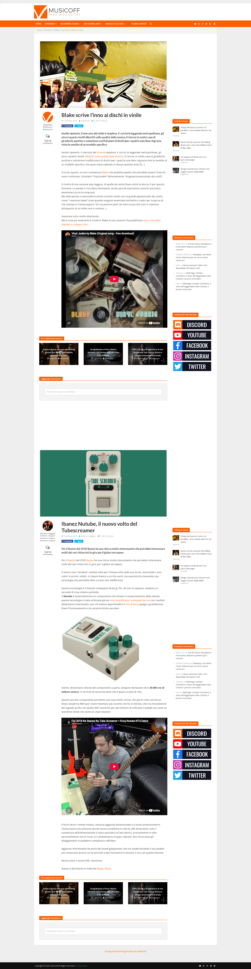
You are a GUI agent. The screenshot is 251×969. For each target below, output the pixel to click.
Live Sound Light (92, 23)
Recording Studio (70, 23)
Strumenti (50, 23)
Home (38, 23)
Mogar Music (104, 868)
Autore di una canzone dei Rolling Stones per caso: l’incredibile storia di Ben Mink (59, 352)
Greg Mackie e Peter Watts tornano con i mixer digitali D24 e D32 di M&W (103, 352)
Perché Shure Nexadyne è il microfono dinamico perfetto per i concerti (194, 246)
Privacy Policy (81, 966)
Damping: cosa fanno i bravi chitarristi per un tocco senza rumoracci (193, 257)
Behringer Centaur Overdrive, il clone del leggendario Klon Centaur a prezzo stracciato (193, 276)
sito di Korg (131, 604)
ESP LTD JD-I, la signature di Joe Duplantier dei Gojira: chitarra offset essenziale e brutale (147, 352)
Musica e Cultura (114, 23)
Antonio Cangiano (47, 533)
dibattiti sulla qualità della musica (104, 156)
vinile (100, 152)
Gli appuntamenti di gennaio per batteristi (125, 951)
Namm (71, 560)
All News (48, 30)
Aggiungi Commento (48, 141)
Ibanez (89, 560)
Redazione (47, 125)
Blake (105, 172)
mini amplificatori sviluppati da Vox (130, 600)
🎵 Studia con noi (138, 23)
